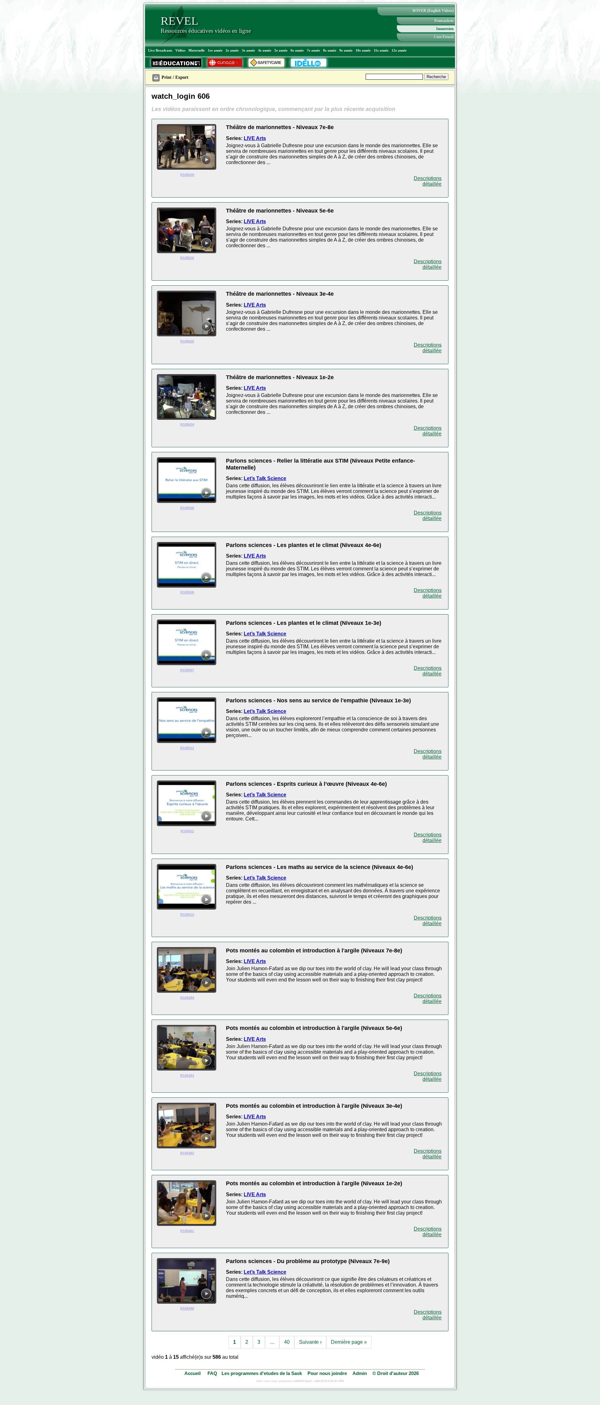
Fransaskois (444, 20)
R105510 (187, 914)
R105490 (187, 1308)
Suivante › (310, 1342)
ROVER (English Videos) (433, 10)
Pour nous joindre (327, 1373)
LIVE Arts (255, 138)
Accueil (193, 1373)
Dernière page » (349, 1342)
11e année (381, 50)
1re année (215, 50)
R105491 (187, 1231)
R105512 (187, 748)
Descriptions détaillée (428, 181)
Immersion (445, 29)
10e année (363, 50)
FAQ (212, 1373)
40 (287, 1342)
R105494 (187, 998)
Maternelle (196, 50)
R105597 (187, 670)
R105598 (187, 592)
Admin (359, 1373)
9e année (345, 50)
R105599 (187, 508)
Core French (444, 37)
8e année (329, 50)
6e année (297, 50)
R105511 (187, 831)
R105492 (187, 1153)
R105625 (187, 341)
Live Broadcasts (160, 50)
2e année (232, 50)
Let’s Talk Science (265, 478)
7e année (313, 50)
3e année (248, 50)
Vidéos (180, 50)
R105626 (187, 258)
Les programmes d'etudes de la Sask (262, 1373)
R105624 (187, 424)
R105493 (187, 1075)
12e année (399, 50)
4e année (264, 50)
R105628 (187, 175)
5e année (281, 50)
